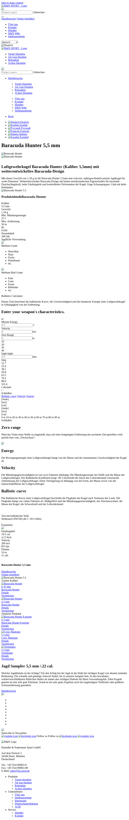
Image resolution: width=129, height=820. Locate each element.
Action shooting (23, 788)
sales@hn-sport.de (20, 770)
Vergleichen (7, 595)
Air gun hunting (23, 782)
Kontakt (12, 27)
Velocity (21, 396)
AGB (18, 806)
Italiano (23, 134)
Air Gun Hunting (17, 57)
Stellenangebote (16, 36)
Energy (30, 396)
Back (11, 116)
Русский (25, 128)
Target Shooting (16, 54)
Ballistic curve (8, 396)
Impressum (20, 800)
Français (24, 131)
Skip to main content (12, 2)
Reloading (13, 60)
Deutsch (24, 122)
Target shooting (23, 779)
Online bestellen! (26, 18)
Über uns (13, 24)
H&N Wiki (14, 33)
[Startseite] (14, 5)
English (23, 125)
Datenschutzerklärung (26, 803)
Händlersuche (8, 18)
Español (24, 137)
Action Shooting (17, 63)
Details (5, 592)
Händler (12, 30)
